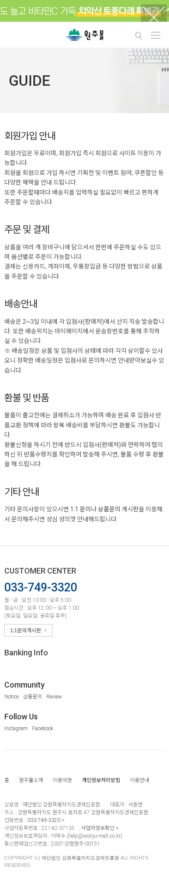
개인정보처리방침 (101, 780)
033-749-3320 (43, 820)
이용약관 (62, 780)
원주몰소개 (31, 780)
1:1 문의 (80, 509)
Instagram (16, 728)
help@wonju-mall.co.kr (94, 836)
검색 (138, 35)
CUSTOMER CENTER (40, 570)
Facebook (42, 728)
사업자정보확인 (97, 828)
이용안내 (139, 780)
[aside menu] (155, 35)
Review (54, 697)
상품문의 (109, 509)
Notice (11, 697)
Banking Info (26, 652)
